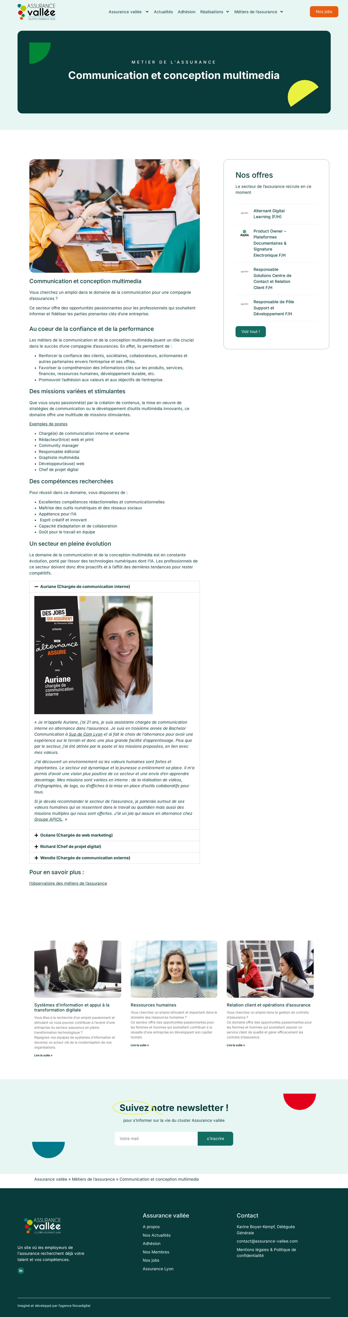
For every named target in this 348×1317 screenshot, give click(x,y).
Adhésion (187, 11)
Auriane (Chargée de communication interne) (85, 586)
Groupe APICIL (48, 819)
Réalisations (211, 11)
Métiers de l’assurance (255, 11)
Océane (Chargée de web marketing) (76, 835)
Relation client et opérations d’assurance (269, 1004)
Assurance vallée (126, 11)
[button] (115, 586)
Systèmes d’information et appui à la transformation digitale (71, 1007)
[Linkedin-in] (21, 1270)
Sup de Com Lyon (86, 734)
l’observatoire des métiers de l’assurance (68, 883)
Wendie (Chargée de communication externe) (85, 857)
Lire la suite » (43, 1055)
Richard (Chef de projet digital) (70, 846)
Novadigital (81, 1306)
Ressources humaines (153, 1004)
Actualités (163, 11)
